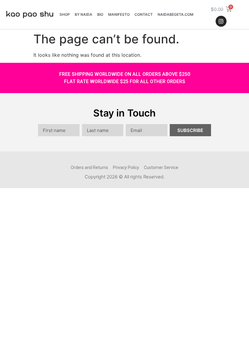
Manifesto (119, 14)
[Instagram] (221, 21)
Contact (144, 14)
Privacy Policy (126, 167)
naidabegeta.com (175, 14)
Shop (65, 14)
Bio (100, 14)
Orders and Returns (89, 167)
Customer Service (161, 167)
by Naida (83, 14)
